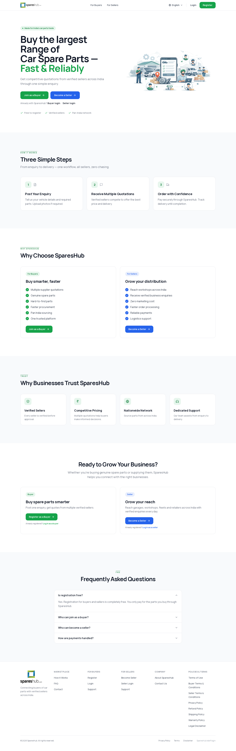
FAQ (56, 683)
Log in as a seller (150, 527)
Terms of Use (195, 677)
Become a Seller (63, 95)
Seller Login (127, 683)
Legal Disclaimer (197, 725)
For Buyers (96, 5)
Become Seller (128, 677)
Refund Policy (195, 708)
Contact (58, 689)
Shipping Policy (196, 714)
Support (92, 689)
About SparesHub (164, 677)
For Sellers (112, 5)
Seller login (69, 103)
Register (207, 5)
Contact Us (161, 683)
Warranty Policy (196, 720)
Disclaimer (188, 740)
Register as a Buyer (39, 516)
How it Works (61, 677)
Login (193, 5)
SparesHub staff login (206, 740)
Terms (176, 740)
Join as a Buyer (32, 95)
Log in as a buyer (50, 523)
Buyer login (54, 103)
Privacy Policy (195, 702)
